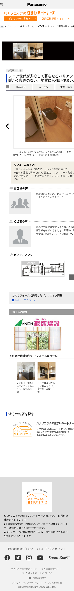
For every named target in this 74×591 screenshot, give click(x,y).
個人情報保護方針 (50, 569)
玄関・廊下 (66, 87)
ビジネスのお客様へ (19, 18)
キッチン (43, 87)
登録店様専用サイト (52, 18)
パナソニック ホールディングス (37, 573)
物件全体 (21, 87)
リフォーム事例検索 (57, 26)
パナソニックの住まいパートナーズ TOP (24, 26)
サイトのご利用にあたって (24, 569)
